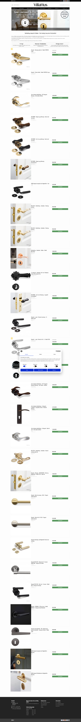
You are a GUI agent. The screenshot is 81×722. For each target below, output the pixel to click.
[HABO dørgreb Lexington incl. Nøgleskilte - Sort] (21, 191)
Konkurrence (58, 706)
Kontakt (42, 707)
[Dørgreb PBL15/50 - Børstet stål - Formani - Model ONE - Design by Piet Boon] (21, 570)
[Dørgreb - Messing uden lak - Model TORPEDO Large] (21, 58)
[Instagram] (13, 720)
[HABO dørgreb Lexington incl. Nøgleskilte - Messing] (21, 659)
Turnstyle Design (16, 39)
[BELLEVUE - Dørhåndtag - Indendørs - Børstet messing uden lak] (21, 458)
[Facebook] (12, 720)
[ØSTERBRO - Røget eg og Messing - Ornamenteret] (21, 169)
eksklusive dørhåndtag (63, 36)
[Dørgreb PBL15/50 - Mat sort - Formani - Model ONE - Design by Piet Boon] (21, 592)
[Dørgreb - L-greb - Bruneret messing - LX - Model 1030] (21, 325)
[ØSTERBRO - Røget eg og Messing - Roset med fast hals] (21, 124)
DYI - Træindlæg (58, 702)
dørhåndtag (40, 36)
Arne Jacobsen (55, 38)
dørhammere (45, 36)
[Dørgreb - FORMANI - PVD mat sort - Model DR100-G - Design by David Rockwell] (21, 614)
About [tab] (55, 354)
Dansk (61, 0)
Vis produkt (60, 54)
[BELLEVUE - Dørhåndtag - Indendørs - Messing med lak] (21, 214)
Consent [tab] (26, 354)
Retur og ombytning (44, 703)
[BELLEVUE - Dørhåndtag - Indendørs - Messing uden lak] (21, 236)
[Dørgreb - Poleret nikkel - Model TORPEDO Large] (21, 80)
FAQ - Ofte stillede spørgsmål (45, 702)
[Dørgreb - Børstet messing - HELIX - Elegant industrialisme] (21, 503)
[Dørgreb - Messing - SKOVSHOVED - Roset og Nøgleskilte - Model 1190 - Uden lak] (21, 481)
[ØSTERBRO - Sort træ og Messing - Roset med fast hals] (21, 147)
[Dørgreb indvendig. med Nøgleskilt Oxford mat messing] (21, 547)
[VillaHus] (40, 4)
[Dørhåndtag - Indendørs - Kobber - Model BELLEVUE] (21, 258)
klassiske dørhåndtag (56, 36)
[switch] (35, 366)
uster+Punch (60, 38)
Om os (42, 706)
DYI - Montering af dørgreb (60, 703)
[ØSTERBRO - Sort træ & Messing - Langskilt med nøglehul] (21, 303)
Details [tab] (40, 354)
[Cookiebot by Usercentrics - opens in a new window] (56, 351)
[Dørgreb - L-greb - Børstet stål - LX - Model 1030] (21, 347)
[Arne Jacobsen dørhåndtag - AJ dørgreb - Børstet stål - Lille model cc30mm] (21, 436)
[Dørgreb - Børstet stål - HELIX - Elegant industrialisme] (21, 525)
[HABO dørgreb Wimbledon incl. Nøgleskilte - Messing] (21, 681)
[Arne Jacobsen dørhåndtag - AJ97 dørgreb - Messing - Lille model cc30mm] (21, 102)
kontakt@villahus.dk (18, 707)
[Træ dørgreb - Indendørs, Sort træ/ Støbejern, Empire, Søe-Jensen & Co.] (21, 280)
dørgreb (36, 36)
